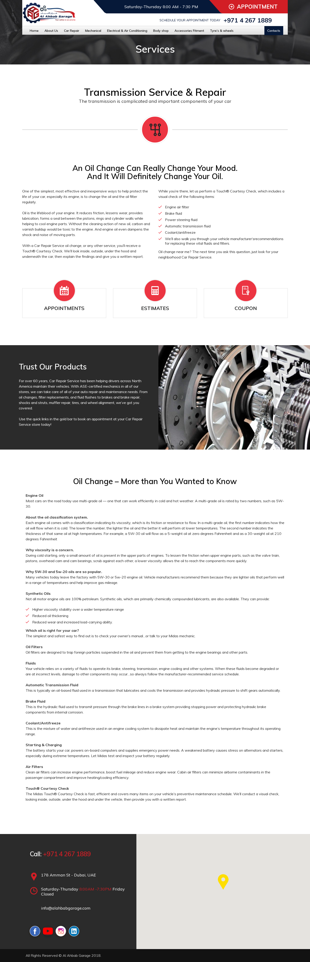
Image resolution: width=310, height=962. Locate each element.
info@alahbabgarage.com (66, 908)
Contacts (273, 31)
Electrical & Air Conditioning (127, 31)
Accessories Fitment (189, 31)
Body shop (161, 31)
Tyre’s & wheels (222, 31)
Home (34, 31)
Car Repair (71, 31)
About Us (51, 31)
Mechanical (93, 31)
